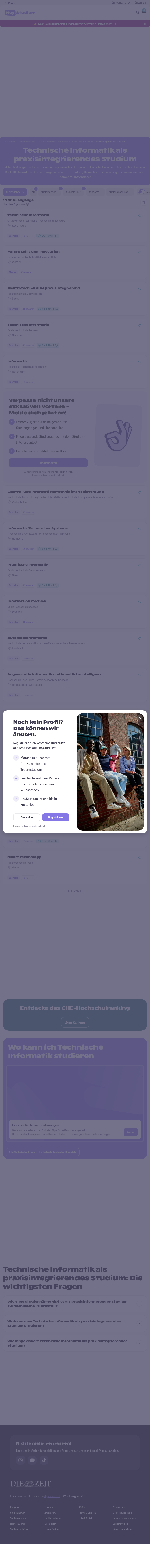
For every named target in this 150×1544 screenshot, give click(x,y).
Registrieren (55, 817)
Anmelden (27, 817)
